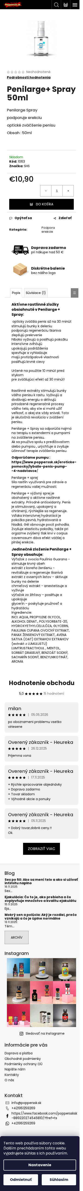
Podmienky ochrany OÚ (23, 1064)
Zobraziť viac (41, 848)
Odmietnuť (21, 1179)
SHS (27, 166)
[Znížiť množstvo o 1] (45, 190)
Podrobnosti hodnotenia (28, 77)
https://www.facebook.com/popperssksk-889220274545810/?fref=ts (44, 1115)
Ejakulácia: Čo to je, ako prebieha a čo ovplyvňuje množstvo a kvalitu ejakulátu (40, 899)
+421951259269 (23, 1108)
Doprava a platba (19, 1053)
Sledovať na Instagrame (45, 1033)
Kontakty (12, 1074)
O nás (9, 1080)
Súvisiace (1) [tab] (36, 293)
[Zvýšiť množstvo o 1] (68, 190)
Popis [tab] (16, 293)
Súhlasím (59, 1179)
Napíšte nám (15, 1069)
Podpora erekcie (48, 230)
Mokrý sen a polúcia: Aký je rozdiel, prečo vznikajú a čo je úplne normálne (41, 916)
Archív (16, 937)
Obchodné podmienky (23, 1058)
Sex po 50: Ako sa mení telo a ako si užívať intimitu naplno (41, 881)
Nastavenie (39, 1165)
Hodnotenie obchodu (41, 683)
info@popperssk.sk (26, 1103)
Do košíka (44, 204)
